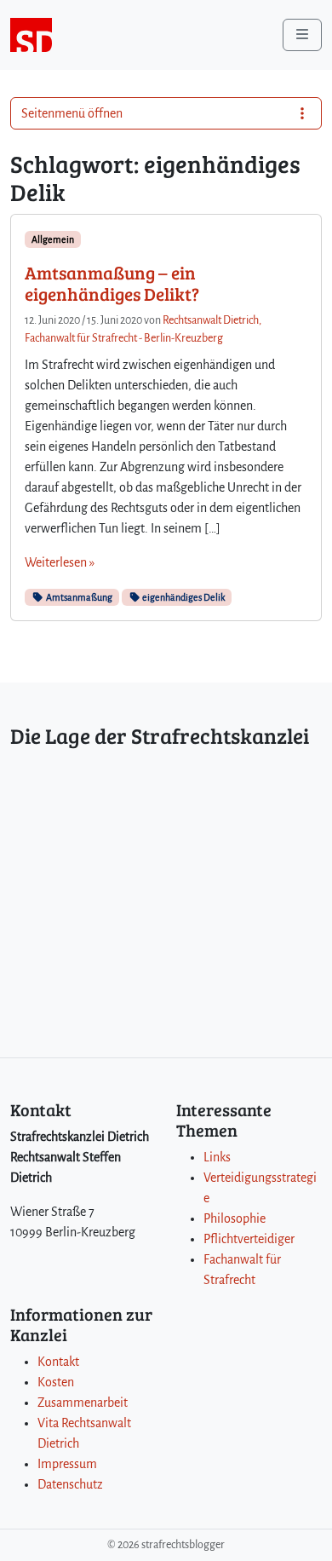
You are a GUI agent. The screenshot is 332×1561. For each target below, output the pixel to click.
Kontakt (58, 1361)
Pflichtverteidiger (249, 1239)
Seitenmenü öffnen (72, 113)
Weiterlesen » (59, 562)
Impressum (67, 1464)
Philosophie (234, 1218)
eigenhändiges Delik (182, 597)
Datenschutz (70, 1484)
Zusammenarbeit (82, 1402)
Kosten (55, 1382)
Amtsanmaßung (78, 597)
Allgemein (52, 239)
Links (217, 1157)
